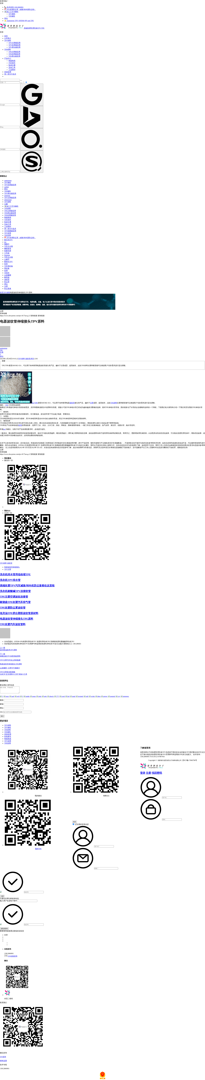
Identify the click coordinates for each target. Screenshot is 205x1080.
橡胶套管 (7, 248)
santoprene (8, 180)
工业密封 (12, 70)
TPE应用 (7, 235)
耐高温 (6, 277)
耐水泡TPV (8, 240)
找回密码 (157, 772)
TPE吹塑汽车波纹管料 (13, 624)
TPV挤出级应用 (14, 47)
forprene (7, 255)
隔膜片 (6, 244)
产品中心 (7, 58)
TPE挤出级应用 (14, 56)
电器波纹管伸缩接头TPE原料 (16, 618)
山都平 (6, 259)
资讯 (6, 18)
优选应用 (7, 72)
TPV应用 (7, 233)
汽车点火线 (8, 246)
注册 (148, 772)
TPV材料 (7, 40)
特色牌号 (7, 736)
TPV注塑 (7, 569)
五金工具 (12, 67)
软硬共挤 (7, 251)
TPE (6, 405)
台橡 (6, 204)
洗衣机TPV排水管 (10, 580)
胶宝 (6, 189)
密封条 (6, 268)
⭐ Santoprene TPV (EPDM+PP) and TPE (19, 21)
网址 (1, 708)
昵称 (1, 700)
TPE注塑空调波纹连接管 (14, 596)
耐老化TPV (8, 262)
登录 (142, 772)
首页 (6, 36)
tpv (5, 242)
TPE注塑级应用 (14, 52)
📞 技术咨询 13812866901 (13, 7)
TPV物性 (12, 14)
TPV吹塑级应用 (14, 45)
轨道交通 (12, 65)
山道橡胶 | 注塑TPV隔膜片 (10, 668)
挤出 (6, 284)
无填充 (6, 273)
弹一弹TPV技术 (10, 74)
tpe (33, 403)
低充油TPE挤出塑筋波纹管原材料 (19, 613)
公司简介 (7, 38)
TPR (36, 403)
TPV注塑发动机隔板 (7, 672)
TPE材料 (7, 49)
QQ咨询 (3, 1057)
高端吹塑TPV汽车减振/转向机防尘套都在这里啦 (27, 585)
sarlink (6, 187)
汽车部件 (12, 63)
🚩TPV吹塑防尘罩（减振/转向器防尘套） (20, 9)
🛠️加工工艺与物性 (11, 12)
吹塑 (6, 271)
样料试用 (3, 1061)
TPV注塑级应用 (14, 43)
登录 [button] (1, 3)
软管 (6, 264)
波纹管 (6, 279)
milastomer (8, 200)
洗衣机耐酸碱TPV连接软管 (15, 591)
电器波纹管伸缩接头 (12, 567)
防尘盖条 (7, 288)
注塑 (6, 286)
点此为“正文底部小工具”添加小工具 (13, 674)
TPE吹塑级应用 (14, 54)
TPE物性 (12, 16)
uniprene (7, 195)
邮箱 (1, 704)
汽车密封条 (8, 266)
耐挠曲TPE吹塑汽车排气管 (15, 602)
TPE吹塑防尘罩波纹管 (13, 607)
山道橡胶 (7, 275)
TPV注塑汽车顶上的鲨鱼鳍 (10, 660)
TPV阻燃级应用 (10, 231)
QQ (1, 712)
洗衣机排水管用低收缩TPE (15, 574)
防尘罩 (6, 282)
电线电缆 (12, 61)
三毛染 (6, 253)
